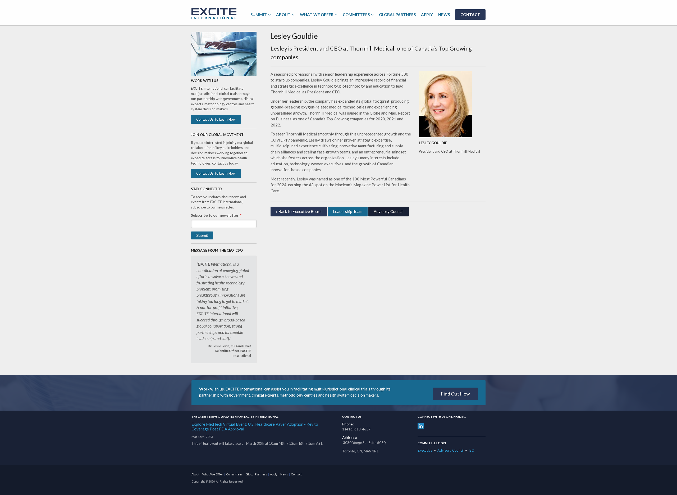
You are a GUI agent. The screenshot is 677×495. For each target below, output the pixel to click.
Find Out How (455, 394)
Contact (470, 14)
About (283, 14)
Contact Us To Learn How (216, 119)
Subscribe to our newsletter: (216, 215)
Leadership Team (347, 211)
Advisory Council (389, 211)
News (444, 14)
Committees (356, 14)
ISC (471, 450)
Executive (425, 450)
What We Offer (316, 14)
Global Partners (397, 14)
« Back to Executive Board (299, 211)
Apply (427, 14)
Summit (258, 14)
